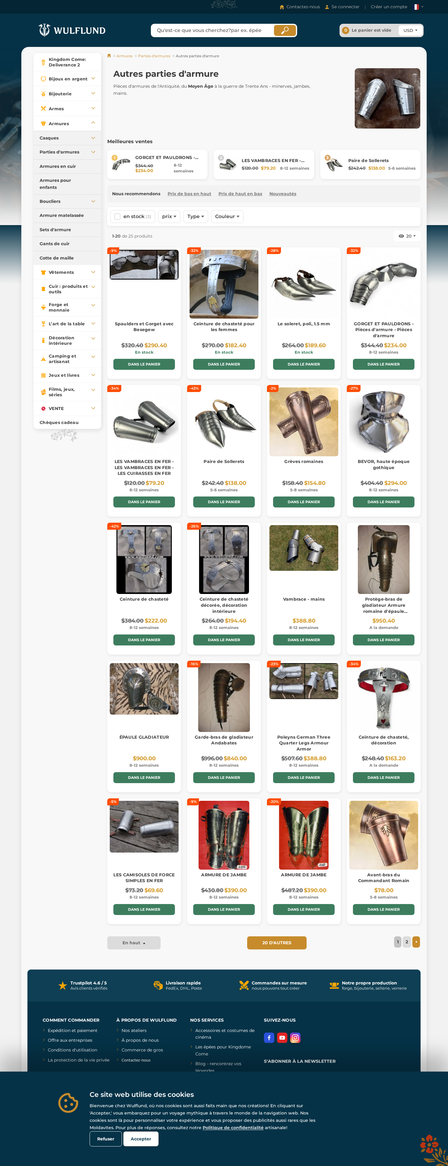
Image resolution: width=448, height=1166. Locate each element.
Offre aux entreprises (70, 1040)
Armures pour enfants (55, 184)
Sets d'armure (55, 229)
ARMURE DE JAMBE (224, 875)
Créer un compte (389, 6)
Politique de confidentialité (233, 1127)
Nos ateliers (134, 1030)
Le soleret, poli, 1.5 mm (304, 324)
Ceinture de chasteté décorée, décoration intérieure (224, 605)
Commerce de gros (142, 1050)
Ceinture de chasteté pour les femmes (224, 327)
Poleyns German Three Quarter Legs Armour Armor (303, 743)
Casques (49, 138)
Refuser (105, 1139)
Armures (124, 56)
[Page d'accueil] (109, 56)
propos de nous (142, 1040)
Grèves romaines (303, 461)
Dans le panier (144, 364)
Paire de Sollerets (368, 160)
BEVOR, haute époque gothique (384, 464)
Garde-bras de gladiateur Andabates (224, 740)
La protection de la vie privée (78, 1060)
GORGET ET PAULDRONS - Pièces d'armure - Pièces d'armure (384, 329)
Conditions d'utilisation (72, 1050)
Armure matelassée (62, 215)
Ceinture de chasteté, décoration (384, 740)
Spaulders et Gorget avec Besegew (144, 327)
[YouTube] (282, 1038)
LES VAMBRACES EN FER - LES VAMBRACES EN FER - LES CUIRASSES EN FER (144, 467)
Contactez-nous (303, 6)
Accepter (141, 1139)
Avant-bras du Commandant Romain (384, 878)
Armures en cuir (58, 166)
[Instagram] (295, 1038)
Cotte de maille (57, 258)
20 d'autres (276, 942)
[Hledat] (285, 30)
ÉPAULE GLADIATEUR (144, 737)
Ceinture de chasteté (144, 599)
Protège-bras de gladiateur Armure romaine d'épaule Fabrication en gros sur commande (384, 611)
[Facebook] (269, 1038)
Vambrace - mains (304, 599)
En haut (132, 942)
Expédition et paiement (73, 1030)
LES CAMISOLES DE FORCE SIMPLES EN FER (144, 878)
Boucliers (50, 201)
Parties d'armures (59, 152)
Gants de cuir (54, 243)
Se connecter (346, 6)
